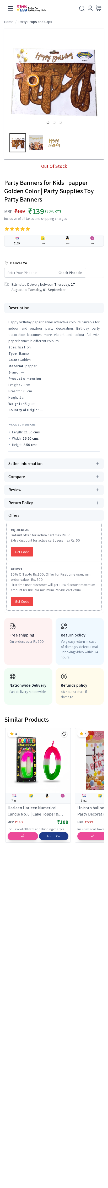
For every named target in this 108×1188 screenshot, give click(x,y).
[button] (48, 122)
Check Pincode (70, 272)
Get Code (22, 551)
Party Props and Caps (35, 21)
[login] (90, 8)
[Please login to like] (64, 734)
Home (8, 21)
